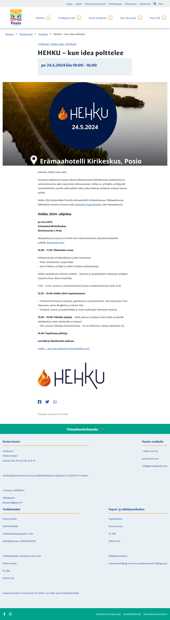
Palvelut (40, 17)
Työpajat (43, 44)
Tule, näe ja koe (128, 17)
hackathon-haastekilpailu (88, 204)
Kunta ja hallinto (97, 17)
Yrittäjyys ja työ (66, 17)
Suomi (70, 3)
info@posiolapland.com (154, 465)
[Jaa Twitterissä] (47, 402)
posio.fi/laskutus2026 (67, 592)
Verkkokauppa (115, 3)
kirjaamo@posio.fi (12, 502)
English (78, 3)
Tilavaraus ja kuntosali (95, 3)
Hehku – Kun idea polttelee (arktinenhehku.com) (63, 348)
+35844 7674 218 (150, 450)
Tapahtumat (145, 3)
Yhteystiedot (131, 3)
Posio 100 (155, 17)
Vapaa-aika (57, 44)
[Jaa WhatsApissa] (55, 402)
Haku (160, 3)
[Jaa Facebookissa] (39, 402)
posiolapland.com (150, 458)
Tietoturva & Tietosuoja (108, 613)
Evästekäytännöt (132, 613)
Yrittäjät (70, 44)
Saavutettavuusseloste (155, 613)
